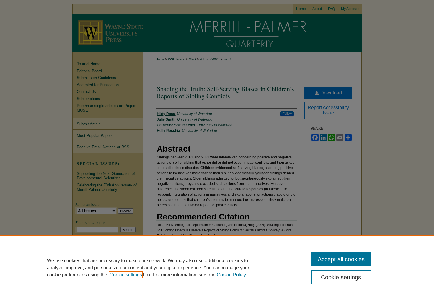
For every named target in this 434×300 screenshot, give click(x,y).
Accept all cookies (341, 259)
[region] (217, 267)
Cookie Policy (231, 274)
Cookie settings (126, 274)
